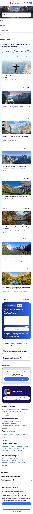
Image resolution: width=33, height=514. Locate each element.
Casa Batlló (23, 460)
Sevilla (10, 448)
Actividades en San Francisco (25, 6)
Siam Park (5, 460)
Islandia (24, 437)
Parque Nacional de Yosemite (10, 425)
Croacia (17, 437)
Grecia (10, 437)
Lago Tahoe (20, 413)
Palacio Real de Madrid (8, 462)
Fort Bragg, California (8, 413)
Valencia (19, 446)
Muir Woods (5, 423)
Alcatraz (18, 421)
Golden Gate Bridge (7, 421)
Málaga (26, 446)
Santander (5, 450)
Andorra (4, 434)
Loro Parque (21, 462)
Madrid (12, 446)
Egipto (4, 437)
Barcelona (5, 446)
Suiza (17, 434)
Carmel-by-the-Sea (15, 411)
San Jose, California (13, 409)
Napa (3, 409)
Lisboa (20, 450)
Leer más (4, 415)
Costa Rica (24, 434)
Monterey (4, 411)
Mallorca (12, 450)
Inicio (3, 6)
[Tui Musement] (16, 2)
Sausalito (13, 423)
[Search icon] (24, 2)
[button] (7, 51)
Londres (25, 448)
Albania (11, 434)
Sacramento (24, 409)
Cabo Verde (5, 436)
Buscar (17, 329)
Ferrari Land (13, 460)
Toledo (4, 448)
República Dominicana (17, 436)
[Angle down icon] (21, 21)
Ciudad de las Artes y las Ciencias (11, 459)
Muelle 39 (24, 425)
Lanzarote (17, 448)
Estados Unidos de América (11, 6)
